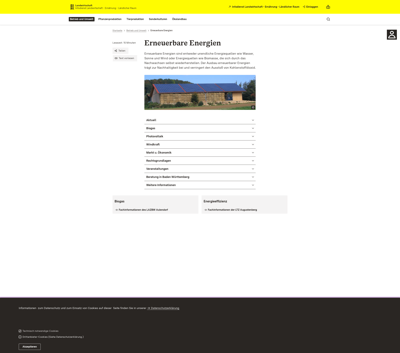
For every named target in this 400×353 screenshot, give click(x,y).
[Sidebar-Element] (392, 35)
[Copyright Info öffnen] (253, 107)
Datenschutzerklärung (165, 308)
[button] (120, 51)
